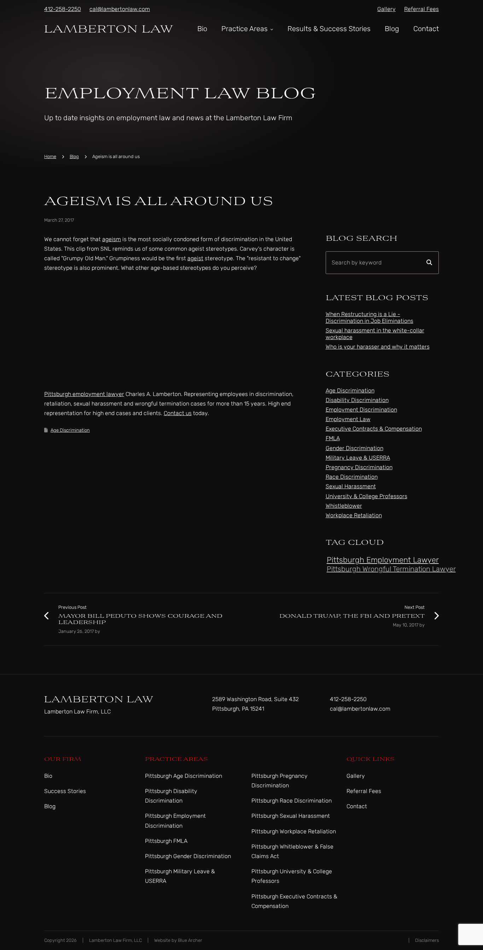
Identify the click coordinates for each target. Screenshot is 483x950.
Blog (392, 28)
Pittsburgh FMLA (166, 841)
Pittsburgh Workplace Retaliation (293, 831)
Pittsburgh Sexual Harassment (290, 815)
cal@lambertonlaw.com (119, 9)
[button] (271, 29)
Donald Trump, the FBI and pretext (352, 616)
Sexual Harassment (351, 486)
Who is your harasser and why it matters (378, 346)
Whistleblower (344, 505)
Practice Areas (244, 28)
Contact (426, 28)
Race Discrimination (352, 476)
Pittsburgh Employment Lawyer (383, 559)
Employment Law (348, 419)
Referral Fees (421, 9)
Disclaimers (427, 940)
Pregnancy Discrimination (359, 467)
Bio (202, 28)
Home (50, 156)
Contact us (178, 413)
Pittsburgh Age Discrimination (183, 776)
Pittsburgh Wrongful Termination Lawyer (391, 569)
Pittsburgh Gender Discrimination (188, 856)
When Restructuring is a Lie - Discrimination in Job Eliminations (369, 317)
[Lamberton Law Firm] (108, 28)
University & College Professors (366, 496)
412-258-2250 (62, 9)
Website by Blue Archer (178, 940)
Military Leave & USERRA (358, 457)
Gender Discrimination (354, 448)
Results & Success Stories (329, 28)
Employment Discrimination (361, 409)
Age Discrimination (70, 430)
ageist (195, 258)
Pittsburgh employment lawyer (84, 394)
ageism (111, 239)
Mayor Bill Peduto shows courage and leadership (140, 619)
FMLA (333, 438)
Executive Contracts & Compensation (374, 428)
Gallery (386, 9)
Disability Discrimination (357, 400)
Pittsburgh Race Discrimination (291, 800)
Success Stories (65, 791)
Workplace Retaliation (354, 515)
